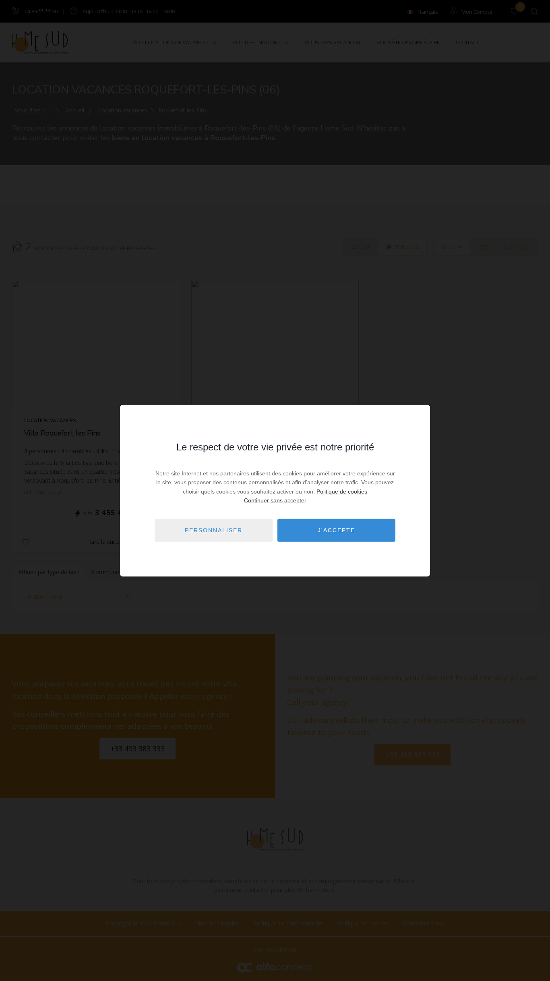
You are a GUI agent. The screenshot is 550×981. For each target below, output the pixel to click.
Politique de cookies (341, 491)
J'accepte (336, 530)
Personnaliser (213, 530)
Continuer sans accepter (275, 500)
